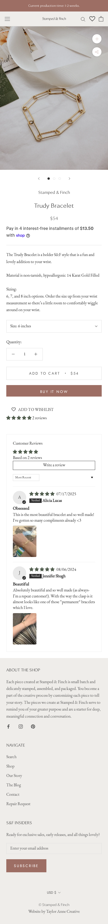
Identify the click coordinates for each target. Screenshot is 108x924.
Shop (10, 766)
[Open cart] (101, 18)
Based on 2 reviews (27, 458)
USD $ (51, 892)
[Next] (69, 178)
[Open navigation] (7, 19)
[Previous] (39, 178)
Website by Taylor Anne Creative (54, 912)
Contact (12, 795)
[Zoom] (96, 38)
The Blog (13, 785)
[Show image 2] (54, 178)
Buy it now (54, 391)
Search (11, 757)
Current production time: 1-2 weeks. (54, 6)
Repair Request (18, 804)
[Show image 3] (59, 178)
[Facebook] (8, 726)
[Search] (83, 19)
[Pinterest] (33, 726)
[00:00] (54, 98)
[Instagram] (21, 726)
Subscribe (26, 865)
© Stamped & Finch (54, 905)
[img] (42, 494)
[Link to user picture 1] (24, 541)
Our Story (14, 776)
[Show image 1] (48, 178)
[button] (19, 418)
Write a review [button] (54, 465)
